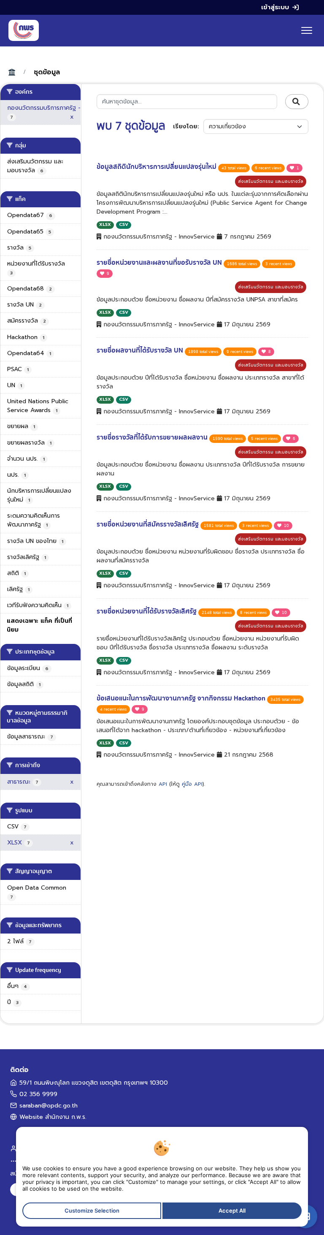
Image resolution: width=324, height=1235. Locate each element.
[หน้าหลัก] (23, 30)
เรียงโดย (185, 126)
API (163, 784)
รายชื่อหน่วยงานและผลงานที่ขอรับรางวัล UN (160, 262)
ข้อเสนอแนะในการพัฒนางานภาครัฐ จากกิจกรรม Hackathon (182, 698)
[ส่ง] (296, 101)
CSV (123, 224)
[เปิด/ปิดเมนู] (307, 30)
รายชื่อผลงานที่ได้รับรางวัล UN (141, 350)
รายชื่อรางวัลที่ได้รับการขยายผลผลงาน (153, 437)
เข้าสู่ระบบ (275, 7)
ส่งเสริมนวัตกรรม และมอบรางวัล (270, 181)
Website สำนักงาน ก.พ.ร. (52, 1117)
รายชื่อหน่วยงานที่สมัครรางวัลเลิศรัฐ (148, 524)
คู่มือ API (192, 784)
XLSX (105, 224)
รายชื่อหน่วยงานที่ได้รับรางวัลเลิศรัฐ (147, 611)
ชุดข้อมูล (47, 72)
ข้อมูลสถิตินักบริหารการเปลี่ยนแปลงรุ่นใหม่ (157, 166)
